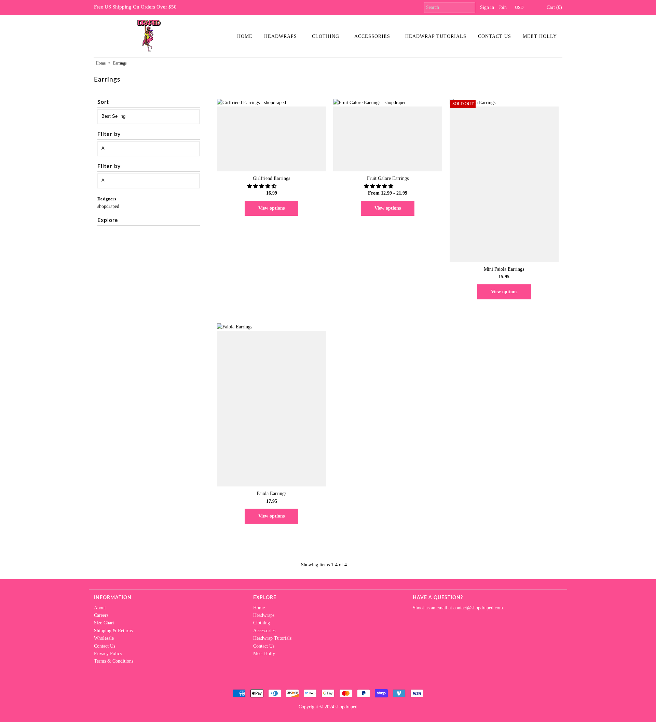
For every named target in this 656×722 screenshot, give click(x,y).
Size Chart (104, 622)
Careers (101, 615)
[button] (262, 186)
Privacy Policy (108, 653)
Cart (553, 7)
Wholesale (104, 638)
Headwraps (280, 36)
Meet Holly (540, 36)
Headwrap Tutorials (435, 36)
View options (271, 208)
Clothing (325, 36)
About (100, 607)
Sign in (487, 7)
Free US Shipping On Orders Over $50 (135, 7)
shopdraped (108, 206)
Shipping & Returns (113, 630)
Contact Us (494, 36)
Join (503, 7)
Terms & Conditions (113, 661)
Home (244, 36)
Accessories (372, 36)
